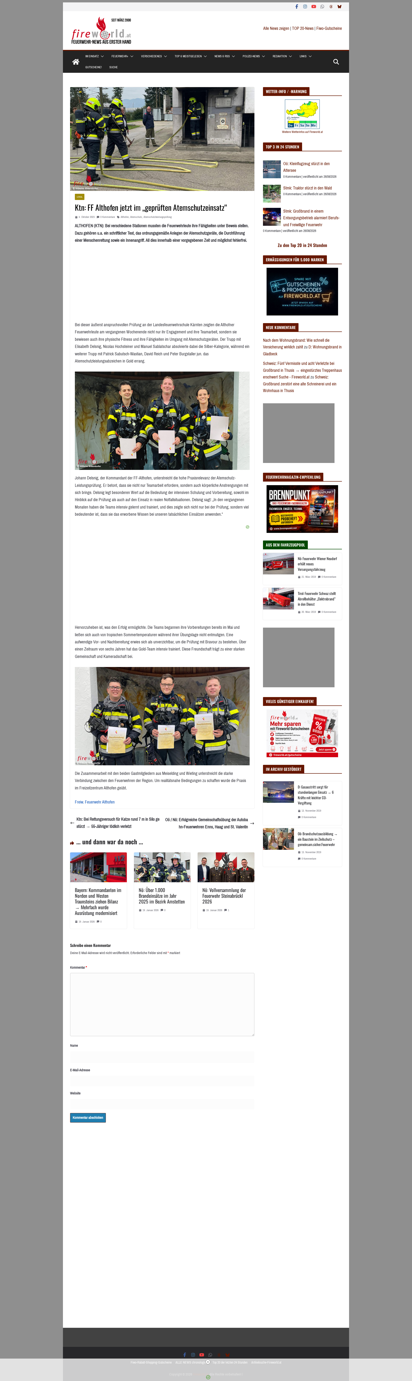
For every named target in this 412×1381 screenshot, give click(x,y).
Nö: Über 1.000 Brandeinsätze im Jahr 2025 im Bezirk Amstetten (162, 895)
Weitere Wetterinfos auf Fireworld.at (302, 132)
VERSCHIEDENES (151, 56)
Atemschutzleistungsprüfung (158, 217)
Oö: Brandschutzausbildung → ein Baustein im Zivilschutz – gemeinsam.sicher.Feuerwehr (318, 839)
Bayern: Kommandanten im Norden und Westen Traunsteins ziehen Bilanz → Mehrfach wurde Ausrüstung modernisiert (98, 901)
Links (303, 56)
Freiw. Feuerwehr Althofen (95, 802)
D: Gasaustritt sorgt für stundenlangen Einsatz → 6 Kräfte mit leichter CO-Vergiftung (316, 795)
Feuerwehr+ (120, 56)
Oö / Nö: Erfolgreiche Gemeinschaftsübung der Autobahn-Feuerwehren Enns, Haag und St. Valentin (206, 823)
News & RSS (222, 56)
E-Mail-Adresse (80, 1070)
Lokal (79, 197)
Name (74, 1045)
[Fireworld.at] (76, 62)
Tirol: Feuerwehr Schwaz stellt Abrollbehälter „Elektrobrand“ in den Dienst (317, 599)
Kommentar (78, 967)
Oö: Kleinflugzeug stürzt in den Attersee (306, 167)
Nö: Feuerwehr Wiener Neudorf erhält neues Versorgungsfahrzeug (317, 564)
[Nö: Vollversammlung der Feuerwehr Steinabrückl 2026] (226, 856)
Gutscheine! (93, 67)
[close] (208, 1362)
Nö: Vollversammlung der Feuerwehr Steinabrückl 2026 (224, 895)
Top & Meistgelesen (188, 56)
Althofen (125, 217)
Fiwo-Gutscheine (329, 28)
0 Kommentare (107, 217)
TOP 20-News (303, 28)
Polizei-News (251, 56)
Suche (113, 67)
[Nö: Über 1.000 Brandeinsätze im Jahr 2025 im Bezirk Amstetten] (162, 856)
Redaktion (280, 56)
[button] (101, 56)
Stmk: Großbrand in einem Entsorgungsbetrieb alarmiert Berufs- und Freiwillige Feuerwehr (311, 218)
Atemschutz (136, 217)
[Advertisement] (299, 433)
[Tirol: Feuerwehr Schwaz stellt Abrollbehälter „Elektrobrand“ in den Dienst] (278, 604)
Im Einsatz (92, 56)
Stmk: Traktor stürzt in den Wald (307, 188)
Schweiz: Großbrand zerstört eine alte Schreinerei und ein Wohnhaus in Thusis (299, 383)
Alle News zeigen (276, 28)
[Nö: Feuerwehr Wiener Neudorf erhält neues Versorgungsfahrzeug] (278, 569)
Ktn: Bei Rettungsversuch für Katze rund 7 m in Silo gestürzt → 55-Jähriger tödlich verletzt (118, 823)
